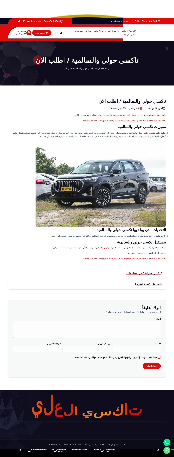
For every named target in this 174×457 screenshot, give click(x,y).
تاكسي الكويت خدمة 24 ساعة (106, 31)
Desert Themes (69, 444)
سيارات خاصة (116, 108)
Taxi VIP (132, 31)
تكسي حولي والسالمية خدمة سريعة (133, 133)
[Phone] (166, 442)
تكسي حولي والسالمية (156, 115)
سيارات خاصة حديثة (83, 31)
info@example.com (120, 21)
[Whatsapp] (166, 450)
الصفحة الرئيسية (100, 68)
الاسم (158, 343)
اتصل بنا (124, 31)
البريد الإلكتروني (103, 343)
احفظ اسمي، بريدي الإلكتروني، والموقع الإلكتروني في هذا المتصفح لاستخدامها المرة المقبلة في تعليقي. (115, 357)
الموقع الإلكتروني (54, 343)
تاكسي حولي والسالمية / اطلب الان (78, 68)
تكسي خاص (41, 32)
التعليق (157, 319)
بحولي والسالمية (102, 247)
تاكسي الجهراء (130, 34)
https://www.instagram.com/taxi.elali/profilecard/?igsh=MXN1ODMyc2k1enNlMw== (124, 120)
